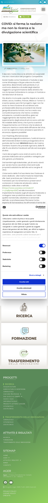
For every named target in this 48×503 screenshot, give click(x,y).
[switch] (42, 252)
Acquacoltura (9, 387)
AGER (5, 458)
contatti (7, 465)
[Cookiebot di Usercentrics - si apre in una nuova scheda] (35, 207)
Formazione (8, 440)
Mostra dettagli (35, 275)
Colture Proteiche (11, 394)
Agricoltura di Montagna (14, 389)
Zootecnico (8, 409)
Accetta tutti (24, 282)
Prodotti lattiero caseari (14, 404)
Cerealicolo (8, 392)
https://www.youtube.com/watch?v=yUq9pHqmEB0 (18, 189)
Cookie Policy (9, 493)
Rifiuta (24, 294)
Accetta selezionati (24, 288)
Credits (6, 495)
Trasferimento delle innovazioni (16, 442)
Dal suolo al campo (11, 396)
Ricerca (6, 437)
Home (5, 455)
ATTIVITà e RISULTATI (11, 460)
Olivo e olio (8, 399)
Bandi (5, 463)
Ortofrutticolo (10, 401)
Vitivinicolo (8, 406)
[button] (43, 9)
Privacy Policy (9, 491)
